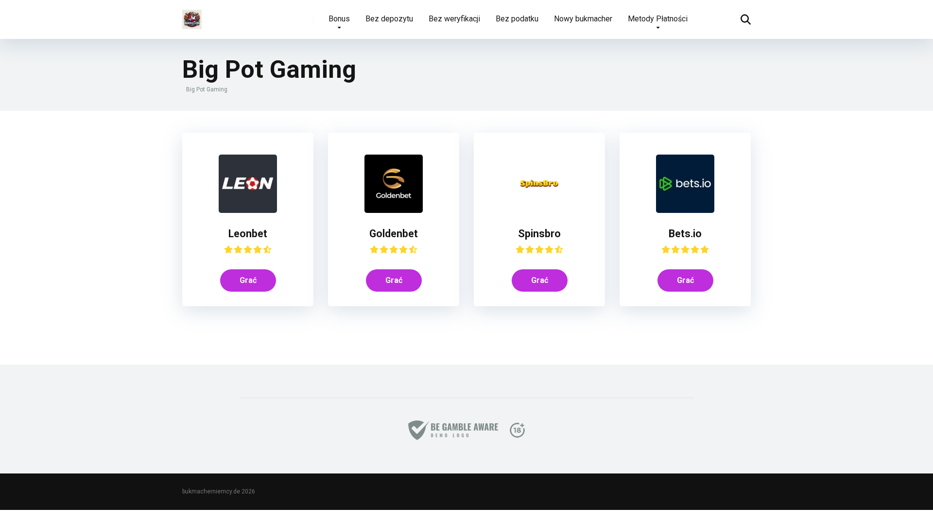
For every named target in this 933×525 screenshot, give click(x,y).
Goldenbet (393, 234)
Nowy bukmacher (583, 18)
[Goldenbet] (393, 210)
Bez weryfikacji (454, 18)
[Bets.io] (685, 210)
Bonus (339, 18)
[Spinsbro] (539, 210)
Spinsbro (539, 234)
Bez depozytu (389, 18)
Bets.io (685, 234)
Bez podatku (517, 18)
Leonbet (247, 234)
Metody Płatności (658, 18)
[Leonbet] (248, 210)
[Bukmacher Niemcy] (192, 15)
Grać (248, 280)
